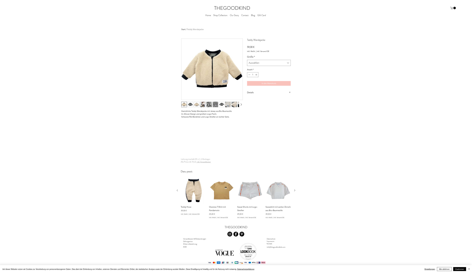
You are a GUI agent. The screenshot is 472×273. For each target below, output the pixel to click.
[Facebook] (235, 234)
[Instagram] (229, 234)
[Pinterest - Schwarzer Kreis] (241, 234)
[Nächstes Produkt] (294, 190)
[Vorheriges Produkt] (177, 190)
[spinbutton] (253, 74)
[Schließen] (469, 269)
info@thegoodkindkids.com (276, 247)
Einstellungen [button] (430, 269)
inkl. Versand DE (263, 51)
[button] (453, 8)
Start (183, 29)
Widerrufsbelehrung (190, 244)
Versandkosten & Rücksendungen (194, 239)
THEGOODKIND (232, 8)
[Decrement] (249, 74)
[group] (236, 198)
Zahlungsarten (188, 241)
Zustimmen (459, 269)
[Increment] (256, 74)
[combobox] (269, 63)
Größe (251, 56)
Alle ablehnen (444, 269)
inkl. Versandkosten (204, 161)
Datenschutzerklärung (245, 269)
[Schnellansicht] (194, 190)
